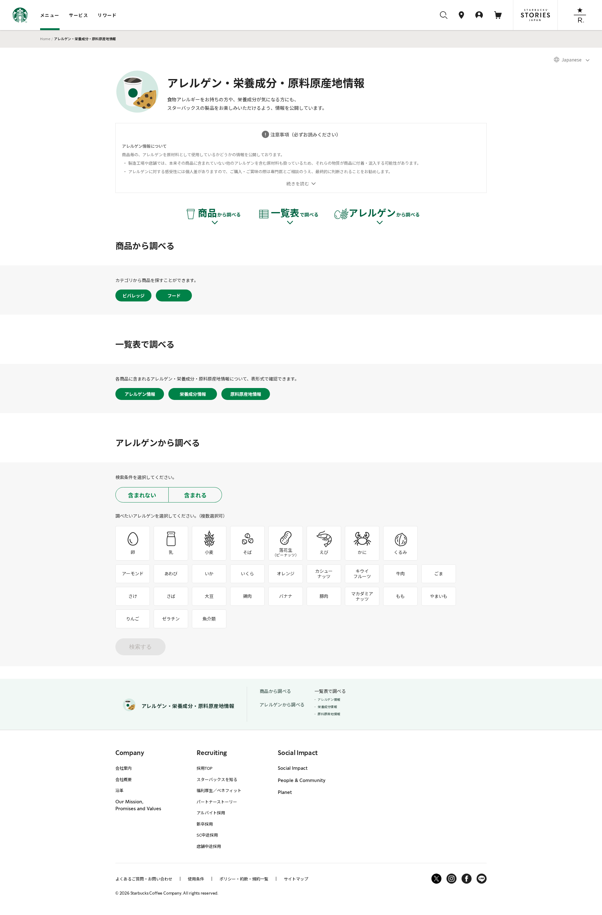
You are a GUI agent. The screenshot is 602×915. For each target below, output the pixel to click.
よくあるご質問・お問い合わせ (143, 879)
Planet (285, 792)
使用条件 (196, 879)
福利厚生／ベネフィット (219, 790)
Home (45, 38)
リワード (107, 15)
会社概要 (123, 779)
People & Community (301, 781)
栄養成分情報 (193, 394)
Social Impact (293, 768)
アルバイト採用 (211, 813)
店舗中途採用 (209, 846)
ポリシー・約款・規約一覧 (243, 879)
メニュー (50, 15)
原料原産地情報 (245, 394)
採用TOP (205, 768)
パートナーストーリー (217, 802)
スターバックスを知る (217, 779)
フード (174, 295)
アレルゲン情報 (139, 394)
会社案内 (123, 768)
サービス (78, 15)
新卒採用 (205, 824)
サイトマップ (296, 879)
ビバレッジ (134, 295)
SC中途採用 (207, 835)
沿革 (119, 790)
